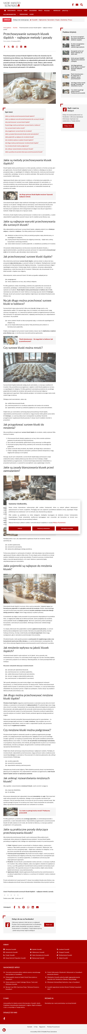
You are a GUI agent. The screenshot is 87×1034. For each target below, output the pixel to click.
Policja (19, 10)
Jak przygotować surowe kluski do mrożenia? (18, 131)
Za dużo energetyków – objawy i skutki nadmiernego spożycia (78, 45)
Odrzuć (20, 528)
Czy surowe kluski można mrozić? (15, 128)
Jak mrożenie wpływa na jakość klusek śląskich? (19, 140)
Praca (40, 10)
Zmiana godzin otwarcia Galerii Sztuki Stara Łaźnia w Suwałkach (21, 978)
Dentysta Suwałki (11, 949)
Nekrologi (56, 10)
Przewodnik (24, 14)
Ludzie (31, 14)
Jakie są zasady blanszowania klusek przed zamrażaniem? (22, 134)
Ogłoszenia (33, 10)
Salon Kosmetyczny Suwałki (40, 955)
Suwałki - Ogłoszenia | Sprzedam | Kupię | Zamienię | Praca (52, 20)
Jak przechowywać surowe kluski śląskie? (17, 122)
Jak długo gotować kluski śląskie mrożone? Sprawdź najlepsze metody (36, 196)
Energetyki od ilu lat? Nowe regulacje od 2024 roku (77, 52)
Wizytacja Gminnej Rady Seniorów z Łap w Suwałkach (63, 982)
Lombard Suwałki (64, 949)
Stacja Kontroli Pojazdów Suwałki (16, 958)
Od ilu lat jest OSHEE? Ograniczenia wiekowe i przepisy (78, 60)
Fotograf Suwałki (64, 952)
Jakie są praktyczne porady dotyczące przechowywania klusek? (24, 152)
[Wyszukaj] (81, 4)
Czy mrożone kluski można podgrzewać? (17, 146)
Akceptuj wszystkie (67, 528)
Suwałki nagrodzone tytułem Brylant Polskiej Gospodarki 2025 (64, 988)
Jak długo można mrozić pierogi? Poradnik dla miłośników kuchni (78, 84)
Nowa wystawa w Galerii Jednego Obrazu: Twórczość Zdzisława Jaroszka (22, 983)
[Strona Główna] (5, 11)
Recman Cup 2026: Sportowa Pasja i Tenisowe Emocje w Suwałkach (22, 988)
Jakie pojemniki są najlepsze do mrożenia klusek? (19, 137)
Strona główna (7, 27)
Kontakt (73, 1003)
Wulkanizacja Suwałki (65, 955)
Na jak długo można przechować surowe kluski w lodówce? (22, 125)
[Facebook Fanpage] (72, 5)
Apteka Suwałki (37, 949)
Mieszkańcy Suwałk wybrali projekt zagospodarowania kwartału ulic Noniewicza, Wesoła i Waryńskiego (63, 978)
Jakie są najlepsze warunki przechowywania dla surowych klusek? (24, 119)
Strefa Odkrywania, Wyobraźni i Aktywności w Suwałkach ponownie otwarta (64, 973)
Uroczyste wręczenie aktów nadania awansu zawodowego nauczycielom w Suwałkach (23, 973)
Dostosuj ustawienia (43, 528)
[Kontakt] (77, 5)
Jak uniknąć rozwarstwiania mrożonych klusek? (19, 149)
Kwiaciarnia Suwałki (12, 952)
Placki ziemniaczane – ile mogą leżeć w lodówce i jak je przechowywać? (36, 340)
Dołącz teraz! (68, 126)
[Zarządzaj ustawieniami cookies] (4, 1029)
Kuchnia (15, 27)
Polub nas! (49, 924)
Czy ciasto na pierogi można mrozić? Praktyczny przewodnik (34, 812)
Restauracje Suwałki (38, 958)
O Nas (36, 1027)
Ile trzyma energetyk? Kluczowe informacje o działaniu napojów (78, 38)
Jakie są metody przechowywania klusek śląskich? (20, 116)
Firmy (25, 10)
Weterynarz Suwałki (38, 952)
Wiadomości (11, 10)
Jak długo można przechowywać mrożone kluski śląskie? (21, 143)
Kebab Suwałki (63, 958)
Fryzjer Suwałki (10, 955)
